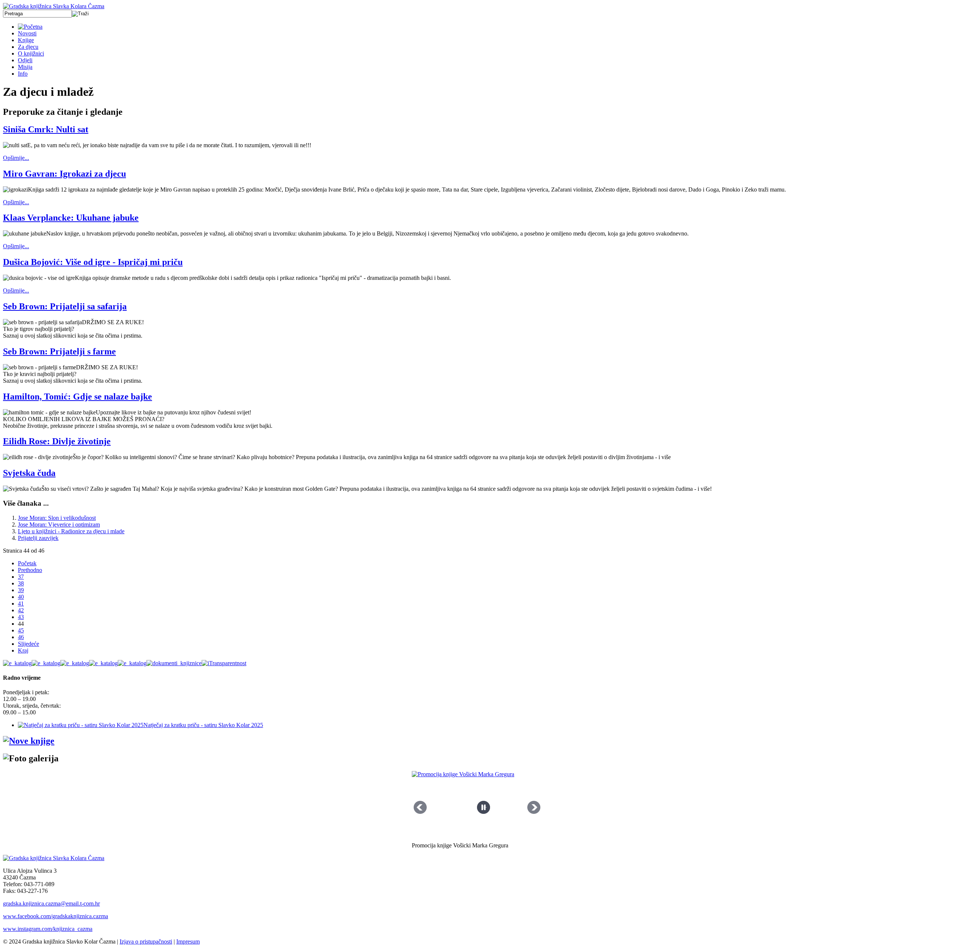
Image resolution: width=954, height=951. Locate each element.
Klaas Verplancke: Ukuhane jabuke (71, 217)
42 (21, 610)
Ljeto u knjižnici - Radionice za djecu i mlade (71, 531)
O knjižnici (31, 53)
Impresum (188, 941)
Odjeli (25, 60)
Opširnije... (16, 158)
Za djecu (28, 47)
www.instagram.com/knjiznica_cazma (47, 929)
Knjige (26, 40)
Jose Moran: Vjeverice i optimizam (59, 524)
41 (21, 603)
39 (21, 590)
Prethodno (30, 570)
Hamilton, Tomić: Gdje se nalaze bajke (77, 396)
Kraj (23, 650)
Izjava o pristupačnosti (146, 941)
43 (21, 617)
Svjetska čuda (29, 473)
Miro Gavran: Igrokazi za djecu (64, 173)
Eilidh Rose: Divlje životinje (57, 441)
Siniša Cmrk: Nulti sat (45, 129)
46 (21, 637)
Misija (25, 67)
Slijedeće (28, 644)
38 (21, 583)
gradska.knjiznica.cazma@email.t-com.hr (51, 903)
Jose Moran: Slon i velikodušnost (57, 518)
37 (21, 577)
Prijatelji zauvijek (38, 538)
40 (21, 597)
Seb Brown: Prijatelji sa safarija (65, 306)
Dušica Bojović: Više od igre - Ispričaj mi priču (93, 262)
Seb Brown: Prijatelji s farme (59, 351)
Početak (27, 563)
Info (23, 73)
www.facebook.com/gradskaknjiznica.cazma (55, 916)
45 (21, 630)
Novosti (27, 33)
